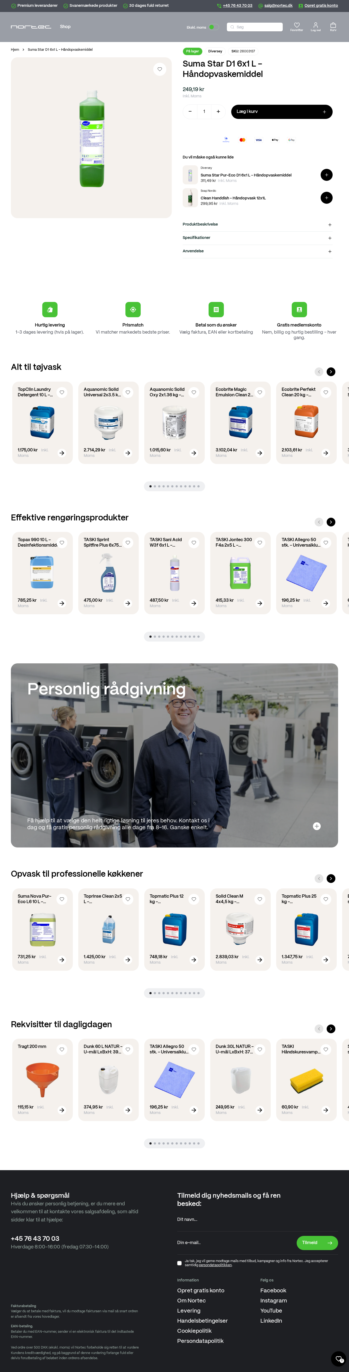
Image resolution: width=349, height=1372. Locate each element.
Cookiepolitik (194, 1331)
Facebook (273, 1290)
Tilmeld (309, 1243)
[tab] (150, 486)
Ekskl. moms (196, 27)
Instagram (273, 1301)
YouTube (271, 1311)
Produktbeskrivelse (200, 224)
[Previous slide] (319, 371)
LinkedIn (271, 1321)
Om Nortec (191, 1301)
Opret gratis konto (200, 1290)
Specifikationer (196, 238)
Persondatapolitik (200, 1341)
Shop (65, 27)
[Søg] (232, 27)
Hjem (15, 49)
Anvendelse (193, 251)
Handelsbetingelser (202, 1321)
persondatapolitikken (215, 1265)
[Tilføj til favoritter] (159, 69)
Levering (188, 1311)
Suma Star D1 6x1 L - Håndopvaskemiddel (60, 49)
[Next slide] (331, 371)
